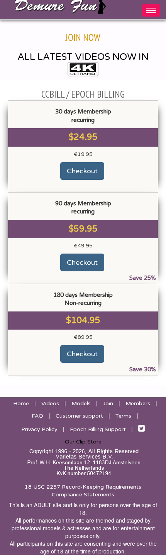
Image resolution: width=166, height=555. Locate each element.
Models (81, 403)
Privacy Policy (39, 429)
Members (137, 403)
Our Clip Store (83, 441)
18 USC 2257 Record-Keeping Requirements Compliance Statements (83, 491)
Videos (50, 403)
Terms (123, 416)
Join (108, 403)
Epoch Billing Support (98, 429)
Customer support (79, 416)
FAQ (37, 416)
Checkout (82, 171)
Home (21, 403)
